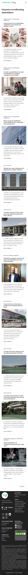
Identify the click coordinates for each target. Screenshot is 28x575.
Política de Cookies (19, 504)
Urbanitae (16, 255)
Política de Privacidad (20, 503)
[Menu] (25, 2)
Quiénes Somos (5, 536)
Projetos (9, 165)
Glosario (17, 496)
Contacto (4, 540)
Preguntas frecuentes (20, 494)
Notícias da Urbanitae (9, 255)
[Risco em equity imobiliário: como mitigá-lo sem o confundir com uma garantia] (14, 135)
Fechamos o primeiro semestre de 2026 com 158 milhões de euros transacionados (14, 260)
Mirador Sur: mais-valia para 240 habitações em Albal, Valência (14, 169)
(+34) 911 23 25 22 (6, 500)
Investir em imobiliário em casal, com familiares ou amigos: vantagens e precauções (14, 73)
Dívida (5, 209)
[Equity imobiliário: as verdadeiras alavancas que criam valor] (14, 457)
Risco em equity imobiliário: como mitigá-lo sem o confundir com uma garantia (13, 122)
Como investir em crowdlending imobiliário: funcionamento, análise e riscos (13, 24)
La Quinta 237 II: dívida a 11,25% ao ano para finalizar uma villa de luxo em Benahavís (14, 397)
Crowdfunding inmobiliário (10, 438)
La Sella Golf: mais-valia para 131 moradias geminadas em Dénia (14, 352)
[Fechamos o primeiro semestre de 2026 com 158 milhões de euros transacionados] (14, 272)
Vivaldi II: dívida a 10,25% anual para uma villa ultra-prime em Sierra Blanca (13, 214)
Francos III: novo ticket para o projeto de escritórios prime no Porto (13, 305)
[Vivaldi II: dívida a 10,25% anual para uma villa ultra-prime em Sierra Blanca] (14, 227)
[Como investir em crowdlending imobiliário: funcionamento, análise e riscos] (14, 37)
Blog (3, 538)
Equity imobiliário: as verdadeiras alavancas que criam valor (14, 444)
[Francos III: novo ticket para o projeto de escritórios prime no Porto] (14, 318)
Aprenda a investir (8, 19)
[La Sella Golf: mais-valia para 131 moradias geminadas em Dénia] (14, 364)
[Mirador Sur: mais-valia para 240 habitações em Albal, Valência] (14, 181)
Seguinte (22, 486)
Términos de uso (19, 501)
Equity (5, 165)
